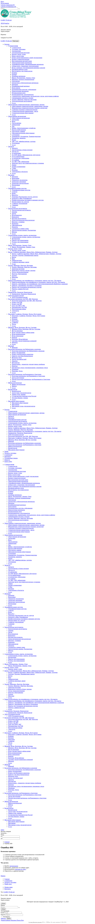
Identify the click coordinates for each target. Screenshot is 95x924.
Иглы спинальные (17, 336)
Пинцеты (15, 227)
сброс (2, 830)
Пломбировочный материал (21, 86)
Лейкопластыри (17, 260)
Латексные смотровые (19, 181)
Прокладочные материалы (20, 91)
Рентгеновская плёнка (19, 309)
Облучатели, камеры (18, 131)
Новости (7, 460)
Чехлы (14, 324)
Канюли (14, 337)
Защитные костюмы (18, 269)
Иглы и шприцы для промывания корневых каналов (28, 68)
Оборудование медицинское (17, 116)
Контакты (7, 456)
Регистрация (5, 3)
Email (2, 912)
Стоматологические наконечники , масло (25, 111)
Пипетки (15, 366)
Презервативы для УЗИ (19, 307)
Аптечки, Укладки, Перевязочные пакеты (25, 255)
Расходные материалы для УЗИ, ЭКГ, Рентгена (23, 299)
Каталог (7, 44)
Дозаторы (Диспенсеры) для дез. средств (25, 197)
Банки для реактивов (18, 352)
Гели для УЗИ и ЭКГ (18, 305)
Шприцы (15, 342)
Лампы (14, 165)
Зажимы (14, 212)
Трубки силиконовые (18, 166)
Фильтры (15, 170)
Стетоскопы (15, 135)
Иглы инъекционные (18, 334)
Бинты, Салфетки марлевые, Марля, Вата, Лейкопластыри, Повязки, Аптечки (33, 252)
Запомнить (6, 916)
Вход (2, 1)
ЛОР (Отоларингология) (16, 295)
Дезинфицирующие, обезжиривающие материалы (28, 64)
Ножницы (15, 223)
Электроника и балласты (20, 171)
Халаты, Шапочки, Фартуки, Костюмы (24, 99)
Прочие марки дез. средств (20, 202)
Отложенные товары (11, 458)
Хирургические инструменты (17, 208)
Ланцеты (15, 361)
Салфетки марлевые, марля (20, 262)
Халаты (14, 275)
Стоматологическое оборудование (22, 113)
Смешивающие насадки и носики (22, 98)
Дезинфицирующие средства (17, 188)
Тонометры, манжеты (19, 138)
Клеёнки (14, 317)
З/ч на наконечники (18, 156)
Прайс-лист (8, 884)
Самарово (15, 205)
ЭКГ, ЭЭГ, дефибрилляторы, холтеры (23, 141)
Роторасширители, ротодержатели (23, 94)
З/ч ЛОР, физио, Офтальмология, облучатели (26, 155)
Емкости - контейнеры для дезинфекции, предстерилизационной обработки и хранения (40, 284)
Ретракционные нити (18, 93)
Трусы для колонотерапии (20, 272)
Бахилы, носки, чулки (19, 54)
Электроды (15, 310)
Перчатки (15, 84)
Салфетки (15, 322)
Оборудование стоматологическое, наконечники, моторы (26, 104)
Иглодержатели (17, 215)
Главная (6, 842)
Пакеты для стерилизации (20, 240)
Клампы (14, 73)
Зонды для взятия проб (19, 359)
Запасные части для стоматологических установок (28, 163)
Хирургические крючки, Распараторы (24, 230)
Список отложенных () (8, 6)
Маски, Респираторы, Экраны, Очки (23, 78)
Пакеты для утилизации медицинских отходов (26, 287)
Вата (13, 259)
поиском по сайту (20, 869)
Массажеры (15, 404)
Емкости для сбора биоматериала (22, 356)
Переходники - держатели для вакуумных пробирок (28, 364)
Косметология (12, 389)
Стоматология (13, 46)
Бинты (14, 257)
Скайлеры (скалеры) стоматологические (24, 109)
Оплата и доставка (10, 453)
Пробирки (15, 369)
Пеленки (14, 319)
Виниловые (15, 178)
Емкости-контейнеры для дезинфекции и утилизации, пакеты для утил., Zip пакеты (34, 280)
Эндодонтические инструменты (22, 101)
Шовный (11, 346)
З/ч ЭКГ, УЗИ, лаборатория (20, 161)
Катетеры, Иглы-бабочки (20, 339)
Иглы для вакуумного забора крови (23, 332)
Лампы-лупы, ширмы (19, 394)
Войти (9, 918)
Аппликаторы (16, 51)
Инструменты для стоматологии (22, 71)
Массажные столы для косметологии (23, 406)
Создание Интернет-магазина (35, 922)
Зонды (14, 213)
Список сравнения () (8, 5)
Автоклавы (15, 119)
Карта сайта (8, 461)
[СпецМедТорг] (16, 17)
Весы (13, 121)
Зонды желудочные (18, 377)
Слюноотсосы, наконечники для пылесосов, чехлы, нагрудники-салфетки (35, 96)
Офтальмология (17, 225)
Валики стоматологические (20, 59)
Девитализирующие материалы (22, 62)
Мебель (14, 386)
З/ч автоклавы (16, 153)
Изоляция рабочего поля (19, 69)
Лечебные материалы (18, 76)
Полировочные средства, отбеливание (24, 89)
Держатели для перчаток (19, 180)
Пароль (3, 914)
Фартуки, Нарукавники (19, 274)
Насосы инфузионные (19, 130)
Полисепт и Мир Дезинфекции (22, 198)
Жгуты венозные (17, 331)
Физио (14, 140)
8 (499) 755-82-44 (6, 20)
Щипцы (14, 232)
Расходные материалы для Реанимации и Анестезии (24, 374)
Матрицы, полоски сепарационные (23, 79)
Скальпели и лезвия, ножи (20, 228)
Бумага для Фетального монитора (22, 354)
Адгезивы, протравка (18, 49)
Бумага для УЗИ (17, 302)
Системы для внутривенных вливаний (24, 341)
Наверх (3, 876)
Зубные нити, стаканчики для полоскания (25, 66)
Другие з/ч (15, 151)
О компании (8, 455)
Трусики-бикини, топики (20, 398)
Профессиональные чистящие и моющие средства (28, 200)
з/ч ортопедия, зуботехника (20, 158)
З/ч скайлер (15, 160)
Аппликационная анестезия (21, 52)
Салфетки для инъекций (19, 203)
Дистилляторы (16, 123)
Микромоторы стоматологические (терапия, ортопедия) (29, 108)
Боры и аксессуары (18, 56)
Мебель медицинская (15, 383)
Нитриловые (16, 185)
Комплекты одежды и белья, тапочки (23, 270)
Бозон (14, 193)
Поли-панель (16, 88)
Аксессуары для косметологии (21, 393)
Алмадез (14, 192)
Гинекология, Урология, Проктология (20, 292)
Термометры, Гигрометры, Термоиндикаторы (26, 136)
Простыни (15, 321)
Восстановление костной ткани (22, 61)
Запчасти (11, 146)
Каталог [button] (7, 409)
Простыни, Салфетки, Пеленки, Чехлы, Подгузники (24, 314)
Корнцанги (15, 217)
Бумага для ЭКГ (17, 304)
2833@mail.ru (5, 23)
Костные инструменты (19, 218)
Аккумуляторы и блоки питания (22, 150)
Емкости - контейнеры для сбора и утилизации (27, 285)
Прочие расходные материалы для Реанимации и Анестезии (31, 379)
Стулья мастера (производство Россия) (24, 396)
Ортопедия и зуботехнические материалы (25, 83)
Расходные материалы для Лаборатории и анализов (24, 349)
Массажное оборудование (16, 401)
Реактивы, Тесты (17, 371)
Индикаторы (16, 238)
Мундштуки (16, 362)
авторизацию (14, 866)
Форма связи (8, 887)
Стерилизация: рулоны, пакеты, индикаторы (22, 235)
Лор (13, 126)
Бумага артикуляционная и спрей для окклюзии (27, 57)
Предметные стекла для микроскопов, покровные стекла (30, 367)
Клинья (14, 74)
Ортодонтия (16, 81)
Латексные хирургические (20, 183)
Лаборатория (16, 124)
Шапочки (15, 277)
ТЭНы (14, 168)
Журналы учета (17, 357)
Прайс (6, 451)
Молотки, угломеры (18, 222)
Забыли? (3, 918)
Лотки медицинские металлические (23, 220)
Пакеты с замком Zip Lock (20, 289)
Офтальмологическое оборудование (23, 133)
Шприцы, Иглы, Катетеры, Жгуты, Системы (22, 327)
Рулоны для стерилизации (20, 242)
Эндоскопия (16, 143)
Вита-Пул (15, 195)
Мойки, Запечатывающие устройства (24, 128)
